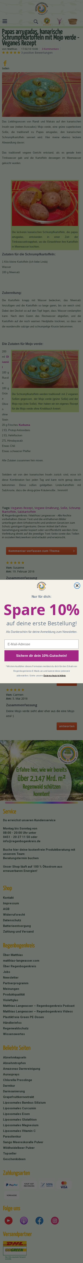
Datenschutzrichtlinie (55, 675)
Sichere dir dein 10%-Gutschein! (41, 656)
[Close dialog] (77, 585)
